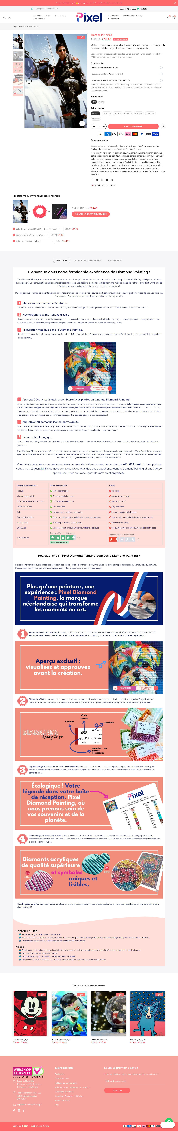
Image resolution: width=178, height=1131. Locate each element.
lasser (119, 162)
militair (158, 162)
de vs (99, 159)
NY (148, 165)
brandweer (134, 153)
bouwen (118, 153)
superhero (114, 171)
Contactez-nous (62, 1079)
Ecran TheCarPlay (62, 1100)
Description (61, 260)
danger (133, 156)
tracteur (145, 171)
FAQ (57, 1105)
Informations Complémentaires (87, 260)
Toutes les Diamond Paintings (129, 149)
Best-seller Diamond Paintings (122, 146)
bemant (111, 153)
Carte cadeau (113, 19)
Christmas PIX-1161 (99, 1040)
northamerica (140, 165)
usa (156, 171)
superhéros (136, 171)
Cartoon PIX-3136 (20, 1040)
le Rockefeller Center (132, 162)
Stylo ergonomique (24, 241)
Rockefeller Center (117, 168)
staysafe (94, 171)
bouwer (126, 153)
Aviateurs (105, 146)
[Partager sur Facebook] (92, 180)
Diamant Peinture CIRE (25, 235)
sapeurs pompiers (143, 168)
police (152, 165)
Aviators (103, 153)
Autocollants (113, 16)
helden (135, 159)
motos (122, 165)
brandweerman (146, 153)
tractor (151, 171)
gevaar (115, 159)
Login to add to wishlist (104, 185)
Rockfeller (130, 168)
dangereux (141, 156)
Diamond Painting (41, 16)
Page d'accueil (18, 26)
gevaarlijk (123, 159)
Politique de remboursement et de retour (72, 1087)
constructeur (114, 156)
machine (145, 162)
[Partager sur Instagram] (19, 1110)
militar (100, 165)
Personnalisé (39, 19)
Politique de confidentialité (66, 1083)
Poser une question (99, 140)
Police (102, 149)
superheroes (124, 171)
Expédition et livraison (64, 1092)
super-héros (104, 171)
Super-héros (110, 149)
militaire (94, 165)
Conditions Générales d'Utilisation (69, 1096)
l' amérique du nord (107, 162)
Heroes (142, 159)
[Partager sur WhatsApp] (112, 180)
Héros (138, 146)
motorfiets (114, 165)
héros (148, 159)
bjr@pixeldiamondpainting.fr (48, 9)
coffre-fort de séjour (99, 156)
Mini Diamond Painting (132, 16)
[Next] (82, 81)
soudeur (155, 168)
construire (125, 156)
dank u (149, 156)
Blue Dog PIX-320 (137, 1040)
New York (130, 165)
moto (106, 165)
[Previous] (29, 81)
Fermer (3, 3)
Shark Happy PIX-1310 (61, 1040)
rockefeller (103, 168)
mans (152, 162)
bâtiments (158, 153)
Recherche (59, 1074)
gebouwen (106, 159)
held (129, 159)
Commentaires (115, 260)
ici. (42, 468)
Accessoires (60, 16)
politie (159, 165)
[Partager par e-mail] (107, 180)
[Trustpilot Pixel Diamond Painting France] (65, 538)
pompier (94, 168)
